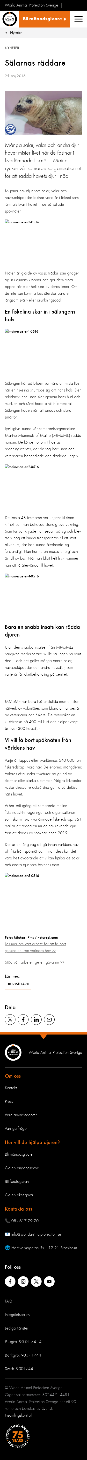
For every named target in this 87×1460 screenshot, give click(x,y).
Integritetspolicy (17, 1315)
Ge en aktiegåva (19, 1195)
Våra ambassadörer (21, 1115)
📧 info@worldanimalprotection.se (33, 1234)
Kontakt (11, 1088)
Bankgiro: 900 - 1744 (23, 1355)
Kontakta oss (18, 1209)
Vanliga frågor (16, 1128)
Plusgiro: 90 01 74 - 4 (23, 1342)
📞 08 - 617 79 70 (22, 1221)
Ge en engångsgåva (22, 1168)
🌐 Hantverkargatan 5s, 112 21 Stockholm (41, 1248)
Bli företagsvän (17, 1181)
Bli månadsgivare (19, 1154)
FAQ (8, 1301)
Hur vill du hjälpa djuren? (32, 1142)
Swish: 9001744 (19, 1369)
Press (9, 1101)
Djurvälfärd (18, 984)
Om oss (13, 1076)
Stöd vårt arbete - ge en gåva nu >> (35, 962)
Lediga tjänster (17, 1328)
